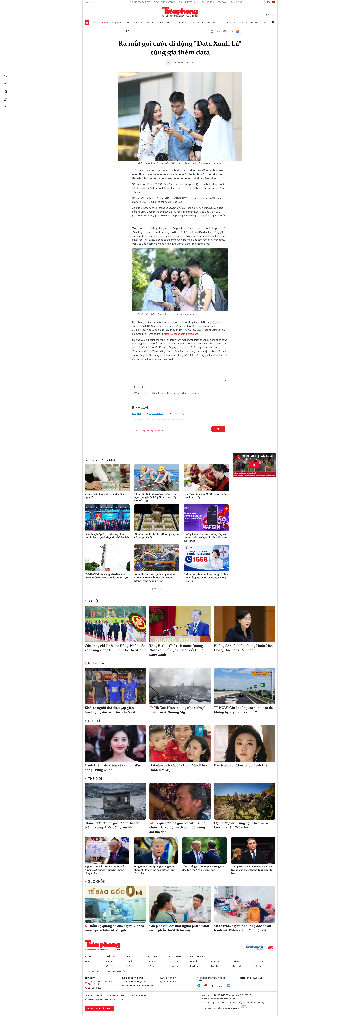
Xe (203, 22)
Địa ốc (127, 22)
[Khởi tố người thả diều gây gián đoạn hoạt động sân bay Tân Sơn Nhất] (115, 686)
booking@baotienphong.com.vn (139, 985)
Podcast (153, 956)
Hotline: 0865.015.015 (139, 2)
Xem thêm (273, 22)
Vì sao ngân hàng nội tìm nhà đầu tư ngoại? (106, 495)
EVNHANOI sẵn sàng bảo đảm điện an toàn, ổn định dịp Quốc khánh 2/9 (106, 576)
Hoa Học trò (207, 2)
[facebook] (268, 2)
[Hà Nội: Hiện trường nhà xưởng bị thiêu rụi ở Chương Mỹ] (180, 686)
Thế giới (149, 22)
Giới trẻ (159, 22)
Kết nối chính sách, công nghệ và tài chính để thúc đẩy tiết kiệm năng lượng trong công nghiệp (155, 577)
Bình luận (6, 99)
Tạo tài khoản (156, 413)
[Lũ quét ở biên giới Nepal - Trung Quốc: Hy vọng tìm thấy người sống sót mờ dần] (180, 801)
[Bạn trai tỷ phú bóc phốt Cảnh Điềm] (244, 743)
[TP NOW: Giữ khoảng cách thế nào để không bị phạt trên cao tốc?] (244, 686)
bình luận (231, 31)
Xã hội (96, 22)
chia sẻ (212, 31)
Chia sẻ (6, 84)
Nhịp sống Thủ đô (93, 971)
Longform (175, 956)
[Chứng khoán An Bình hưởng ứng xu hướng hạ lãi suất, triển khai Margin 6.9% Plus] (206, 517)
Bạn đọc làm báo (101, 1008)
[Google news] (230, 985)
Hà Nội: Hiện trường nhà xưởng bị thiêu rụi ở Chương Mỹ (178, 710)
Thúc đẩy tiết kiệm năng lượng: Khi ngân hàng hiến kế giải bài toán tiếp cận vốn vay (155, 497)
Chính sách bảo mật (251, 978)
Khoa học (243, 22)
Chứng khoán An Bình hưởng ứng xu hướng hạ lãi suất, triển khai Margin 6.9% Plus (205, 537)
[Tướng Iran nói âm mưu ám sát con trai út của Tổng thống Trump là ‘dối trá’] (253, 850)
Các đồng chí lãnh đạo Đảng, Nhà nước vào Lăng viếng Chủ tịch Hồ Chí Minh (115, 647)
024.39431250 (94, 988)
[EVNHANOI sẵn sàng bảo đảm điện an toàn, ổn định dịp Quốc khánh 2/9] (107, 557)
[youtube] (273, 2)
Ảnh (129, 956)
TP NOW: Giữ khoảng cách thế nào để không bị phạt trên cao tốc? (243, 710)
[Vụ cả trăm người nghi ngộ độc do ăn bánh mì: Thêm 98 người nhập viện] (244, 904)
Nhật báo (111, 956)
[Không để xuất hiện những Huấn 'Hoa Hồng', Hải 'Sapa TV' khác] (244, 624)
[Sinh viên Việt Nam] (255, 947)
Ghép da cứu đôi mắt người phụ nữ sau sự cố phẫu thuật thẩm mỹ (179, 928)
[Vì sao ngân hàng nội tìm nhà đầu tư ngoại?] (107, 477)
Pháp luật (170, 22)
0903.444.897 (169, 981)
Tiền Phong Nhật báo (164, 2)
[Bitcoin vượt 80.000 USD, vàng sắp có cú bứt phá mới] (156, 517)
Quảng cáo (236, 2)
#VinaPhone (140, 393)
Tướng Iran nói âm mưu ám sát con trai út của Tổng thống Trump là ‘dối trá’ (252, 870)
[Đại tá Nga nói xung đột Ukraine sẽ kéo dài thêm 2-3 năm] (244, 801)
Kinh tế (105, 22)
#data (195, 393)
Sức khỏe (138, 22)
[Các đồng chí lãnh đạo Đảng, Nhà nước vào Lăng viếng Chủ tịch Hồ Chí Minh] (115, 624)
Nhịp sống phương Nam (116, 971)
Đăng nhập (137, 413)
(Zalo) (142, 981)
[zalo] (222, 985)
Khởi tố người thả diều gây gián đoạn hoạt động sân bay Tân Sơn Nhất (113, 710)
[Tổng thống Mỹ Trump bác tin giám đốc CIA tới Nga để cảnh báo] (204, 850)
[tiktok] (214, 985)
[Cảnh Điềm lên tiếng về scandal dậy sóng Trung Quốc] (115, 743)
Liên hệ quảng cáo (132, 978)
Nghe (6, 76)
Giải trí (221, 22)
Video (263, 22)
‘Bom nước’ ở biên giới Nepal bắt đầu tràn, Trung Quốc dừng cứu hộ (113, 825)
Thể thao (182, 22)
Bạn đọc (215, 966)
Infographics (198, 956)
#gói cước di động (177, 393)
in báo (225, 31)
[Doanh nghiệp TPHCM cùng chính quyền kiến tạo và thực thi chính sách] (107, 517)
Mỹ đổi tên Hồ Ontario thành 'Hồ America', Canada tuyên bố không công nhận (104, 870)
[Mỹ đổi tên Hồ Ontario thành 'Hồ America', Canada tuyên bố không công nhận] (107, 850)
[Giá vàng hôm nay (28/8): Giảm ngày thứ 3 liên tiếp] (206, 477)
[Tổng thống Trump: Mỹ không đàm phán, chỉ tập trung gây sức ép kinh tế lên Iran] (156, 850)
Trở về (6, 107)
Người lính (194, 22)
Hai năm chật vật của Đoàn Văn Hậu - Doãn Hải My (178, 767)
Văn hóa (211, 22)
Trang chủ (87, 22)
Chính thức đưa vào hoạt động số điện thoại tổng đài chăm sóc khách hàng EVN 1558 (206, 577)
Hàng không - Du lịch (241, 966)
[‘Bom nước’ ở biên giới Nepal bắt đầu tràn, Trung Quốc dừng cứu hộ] (115, 801)
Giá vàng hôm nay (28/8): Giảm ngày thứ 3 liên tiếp (205, 495)
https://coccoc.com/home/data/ (181, 333)
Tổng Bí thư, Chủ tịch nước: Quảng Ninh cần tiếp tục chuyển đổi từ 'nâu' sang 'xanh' (177, 650)
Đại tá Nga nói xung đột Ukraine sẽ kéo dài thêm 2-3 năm (241, 825)
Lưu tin (6, 91)
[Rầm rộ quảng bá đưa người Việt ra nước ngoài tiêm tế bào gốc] (115, 904)
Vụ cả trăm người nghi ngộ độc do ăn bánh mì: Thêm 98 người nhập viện (242, 928)
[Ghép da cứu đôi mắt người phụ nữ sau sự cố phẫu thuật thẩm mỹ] (180, 904)
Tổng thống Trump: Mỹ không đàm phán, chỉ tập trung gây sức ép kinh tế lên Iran (154, 870)
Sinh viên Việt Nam (188, 2)
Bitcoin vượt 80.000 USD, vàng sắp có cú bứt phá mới (156, 535)
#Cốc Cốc (157, 393)
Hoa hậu (254, 22)
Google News (238, 31)
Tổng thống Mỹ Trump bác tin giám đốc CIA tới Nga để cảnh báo (203, 868)
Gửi (218, 429)
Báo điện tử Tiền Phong (180, 12)
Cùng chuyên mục (100, 460)
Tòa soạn (222, 2)
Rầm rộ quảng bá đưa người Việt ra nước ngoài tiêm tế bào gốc (114, 928)
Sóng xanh (116, 22)
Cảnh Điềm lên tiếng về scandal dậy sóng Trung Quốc (113, 767)
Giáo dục (231, 22)
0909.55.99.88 (132, 981)
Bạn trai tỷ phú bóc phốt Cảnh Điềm (242, 765)
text (218, 31)
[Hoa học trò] (271, 947)
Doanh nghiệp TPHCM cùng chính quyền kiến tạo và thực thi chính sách (107, 535)
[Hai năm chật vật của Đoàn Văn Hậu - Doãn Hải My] (180, 743)
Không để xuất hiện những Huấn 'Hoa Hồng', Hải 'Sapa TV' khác (243, 647)
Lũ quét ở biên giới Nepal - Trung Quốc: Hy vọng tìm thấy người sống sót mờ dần (177, 827)
